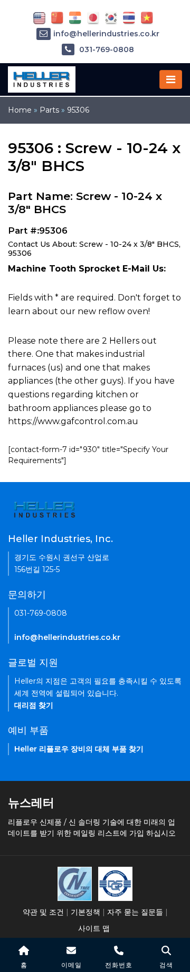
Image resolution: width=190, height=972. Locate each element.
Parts (49, 110)
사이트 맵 (94, 928)
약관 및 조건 (43, 912)
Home (20, 110)
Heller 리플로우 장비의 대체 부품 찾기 (79, 749)
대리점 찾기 (33, 705)
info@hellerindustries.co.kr (106, 33)
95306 (78, 110)
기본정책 (85, 912)
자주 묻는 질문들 (135, 912)
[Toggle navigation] (170, 79)
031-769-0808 (105, 49)
